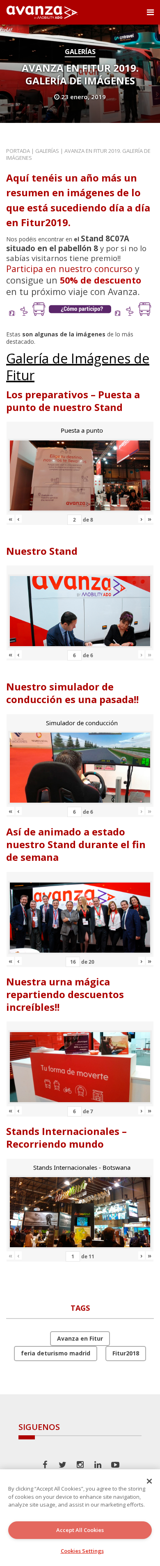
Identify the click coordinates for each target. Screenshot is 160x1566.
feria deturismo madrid (55, 1353)
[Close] (149, 1481)
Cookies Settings (82, 1551)
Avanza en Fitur (80, 1338)
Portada (18, 150)
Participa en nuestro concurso (69, 269)
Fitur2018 (125, 1353)
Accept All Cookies (80, 1530)
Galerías (80, 51)
